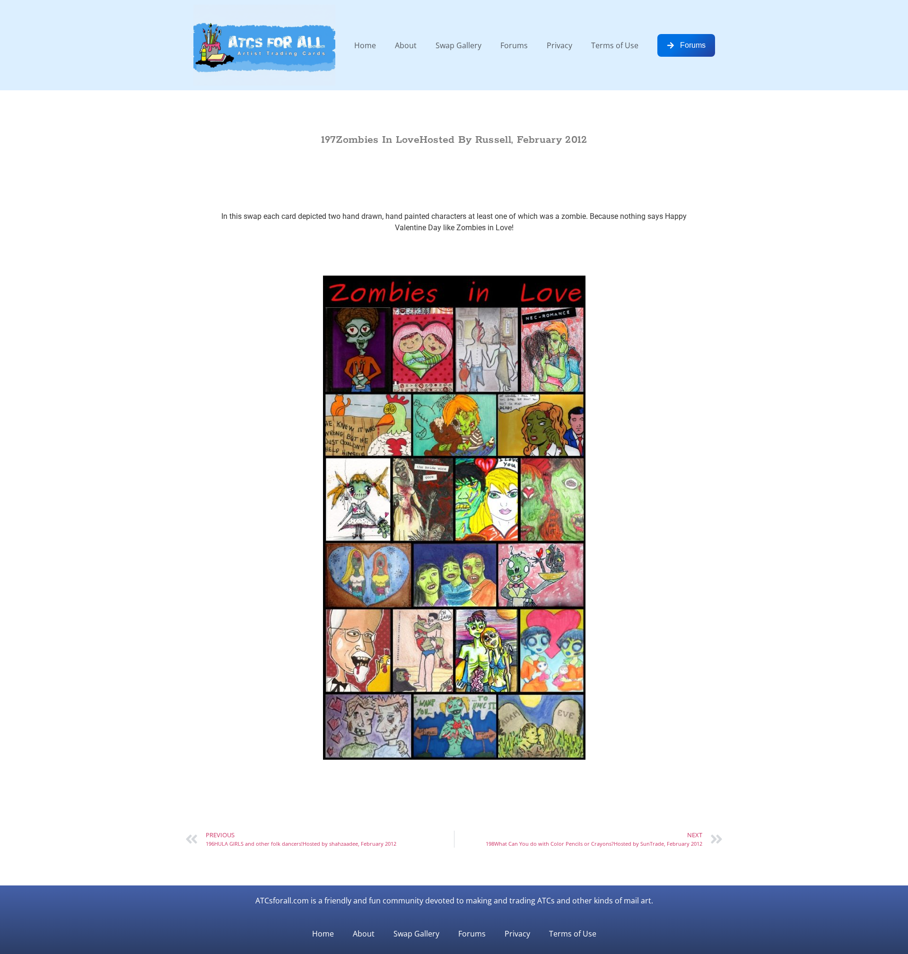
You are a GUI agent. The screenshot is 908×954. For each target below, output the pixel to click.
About (406, 45)
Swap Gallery (458, 45)
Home (365, 45)
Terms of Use (614, 45)
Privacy (559, 45)
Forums (514, 45)
